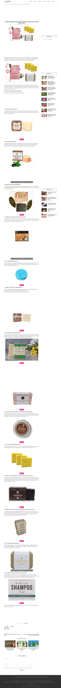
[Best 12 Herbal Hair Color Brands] (21, 643)
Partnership (43, 680)
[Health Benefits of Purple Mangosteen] (44, 193)
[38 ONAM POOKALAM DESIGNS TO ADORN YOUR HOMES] (44, 94)
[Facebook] (42, 39)
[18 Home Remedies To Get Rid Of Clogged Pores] (44, 216)
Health (44, 1)
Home (5, 4)
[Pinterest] (49, 39)
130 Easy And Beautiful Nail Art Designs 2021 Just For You (52, 198)
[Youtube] (51, 39)
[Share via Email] (26, 623)
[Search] (56, 2)
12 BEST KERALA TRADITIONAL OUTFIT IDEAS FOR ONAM (51, 77)
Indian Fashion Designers (36, 680)
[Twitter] (45, 39)
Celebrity (49, 1)
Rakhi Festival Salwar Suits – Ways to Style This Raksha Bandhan (52, 88)
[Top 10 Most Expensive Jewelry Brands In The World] (44, 210)
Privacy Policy (48, 680)
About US (12, 680)
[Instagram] (47, 39)
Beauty (35, 1)
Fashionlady (20, 24)
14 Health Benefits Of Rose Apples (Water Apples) (51, 104)
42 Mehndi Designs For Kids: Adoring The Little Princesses (52, 115)
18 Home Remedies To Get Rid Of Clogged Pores (52, 215)
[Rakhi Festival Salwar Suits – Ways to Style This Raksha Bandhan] (44, 89)
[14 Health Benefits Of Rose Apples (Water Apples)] (44, 105)
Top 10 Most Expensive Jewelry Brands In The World (52, 209)
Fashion (31, 1)
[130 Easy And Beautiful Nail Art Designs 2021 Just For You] (44, 199)
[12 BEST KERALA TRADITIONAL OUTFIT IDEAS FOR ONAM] (44, 77)
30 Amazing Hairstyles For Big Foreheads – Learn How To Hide (52, 110)
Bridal (53, 1)
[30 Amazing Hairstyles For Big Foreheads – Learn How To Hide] (44, 110)
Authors (22, 680)
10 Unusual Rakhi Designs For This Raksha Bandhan (52, 99)
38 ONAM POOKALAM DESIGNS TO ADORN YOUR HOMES (51, 93)
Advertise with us (17, 680)
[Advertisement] (20, 13)
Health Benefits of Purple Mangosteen (52, 192)
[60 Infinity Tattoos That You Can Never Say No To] (44, 204)
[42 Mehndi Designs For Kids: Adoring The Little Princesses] (44, 116)
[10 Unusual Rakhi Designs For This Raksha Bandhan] (44, 99)
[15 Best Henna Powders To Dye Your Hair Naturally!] (33, 643)
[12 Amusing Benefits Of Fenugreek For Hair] (10, 643)
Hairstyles (39, 1)
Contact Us (26, 680)
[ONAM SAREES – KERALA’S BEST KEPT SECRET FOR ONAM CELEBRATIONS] (44, 83)
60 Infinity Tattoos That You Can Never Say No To (52, 204)
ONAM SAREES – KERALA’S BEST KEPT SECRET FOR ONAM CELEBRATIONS (52, 83)
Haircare (10, 4)
